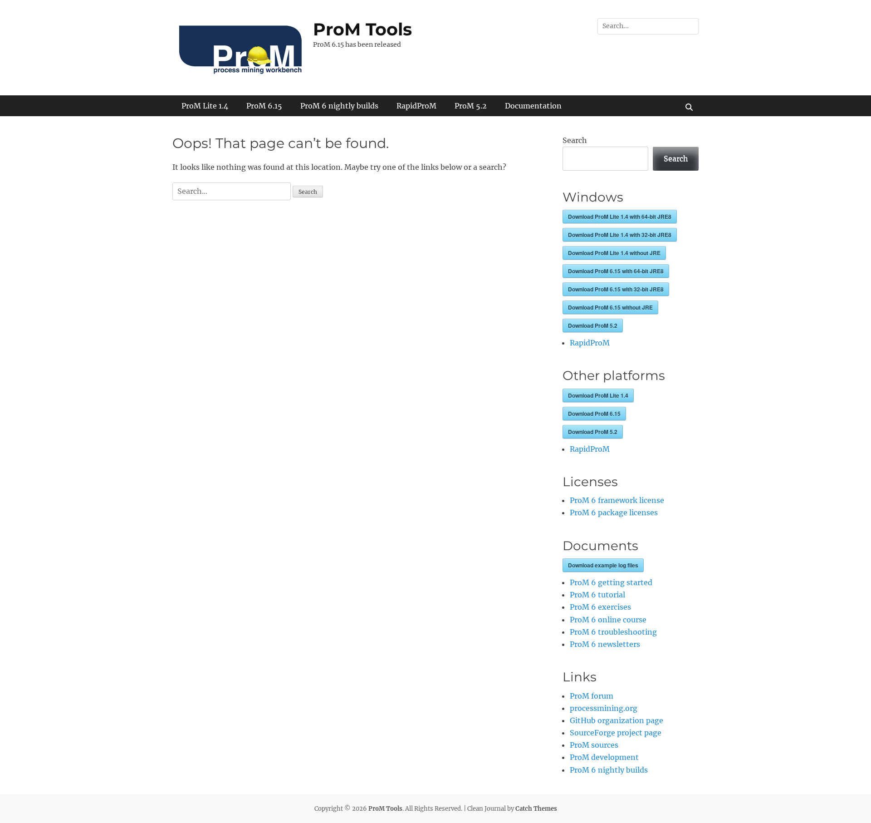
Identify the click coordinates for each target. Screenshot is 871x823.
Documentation (533, 105)
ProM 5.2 (471, 105)
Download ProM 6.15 (594, 413)
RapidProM (416, 105)
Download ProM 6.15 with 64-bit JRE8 (616, 271)
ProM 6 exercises (600, 606)
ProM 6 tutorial (597, 594)
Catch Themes (536, 809)
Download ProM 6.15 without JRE (610, 307)
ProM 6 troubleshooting (613, 631)
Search (575, 140)
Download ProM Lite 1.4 (598, 395)
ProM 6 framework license (617, 500)
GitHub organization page (616, 720)
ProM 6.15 (264, 105)
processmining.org (603, 708)
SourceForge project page (615, 732)
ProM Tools (362, 29)
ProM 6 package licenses (614, 512)
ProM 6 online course (608, 619)
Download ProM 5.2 (592, 325)
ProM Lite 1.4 (204, 105)
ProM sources (594, 744)
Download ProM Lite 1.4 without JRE (614, 253)
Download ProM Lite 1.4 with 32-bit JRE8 (619, 235)
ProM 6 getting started (611, 582)
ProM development (604, 757)
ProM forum (591, 695)
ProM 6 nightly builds (339, 105)
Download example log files (603, 565)
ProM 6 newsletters (605, 644)
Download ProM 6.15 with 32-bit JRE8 (616, 289)
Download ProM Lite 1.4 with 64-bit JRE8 (619, 216)
